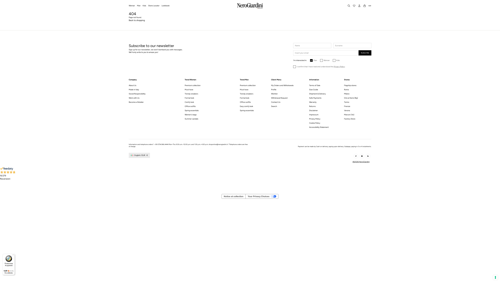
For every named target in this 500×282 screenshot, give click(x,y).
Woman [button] (132, 6)
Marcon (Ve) (349, 115)
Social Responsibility (137, 94)
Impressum (313, 115)
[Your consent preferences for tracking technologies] (495, 277)
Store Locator (153, 6)
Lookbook (166, 6)
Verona (347, 110)
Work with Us (134, 98)
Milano (346, 94)
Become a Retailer (136, 102)
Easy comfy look (246, 106)
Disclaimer (313, 110)
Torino (346, 102)
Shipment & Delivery (317, 94)
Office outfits (190, 106)
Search (274, 106)
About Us (132, 85)
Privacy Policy (314, 119)
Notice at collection (233, 196)
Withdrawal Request (279, 98)
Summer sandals (191, 119)
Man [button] (139, 6)
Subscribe (365, 53)
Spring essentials (192, 110)
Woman (327, 60)
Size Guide (313, 90)
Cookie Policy (314, 123)
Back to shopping (137, 20)
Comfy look (189, 102)
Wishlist (274, 94)
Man (315, 60)
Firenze (347, 106)
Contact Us (275, 102)
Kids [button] (144, 6)
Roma (346, 90)
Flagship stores (350, 85)
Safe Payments (315, 98)
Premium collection (193, 85)
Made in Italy (134, 90)
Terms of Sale (314, 85)
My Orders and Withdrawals (282, 85)
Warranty (312, 102)
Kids (338, 60)
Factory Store (349, 119)
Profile (273, 90)
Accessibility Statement (319, 127)
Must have (189, 90)
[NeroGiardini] (250, 6)
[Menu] (13, 255)
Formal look (189, 98)
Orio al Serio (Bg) (351, 98)
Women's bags (191, 115)
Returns (312, 106)
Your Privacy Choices (258, 196)
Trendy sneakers (191, 94)
